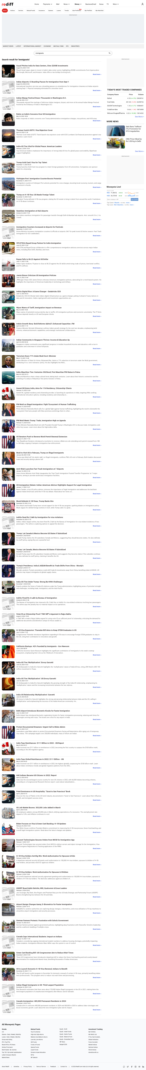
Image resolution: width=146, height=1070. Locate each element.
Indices (12, 10)
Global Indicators (93, 1039)
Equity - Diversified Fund (67, 1039)
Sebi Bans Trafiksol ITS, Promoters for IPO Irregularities (133, 129)
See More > (139, 117)
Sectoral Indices (93, 1047)
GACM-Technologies (114, 106)
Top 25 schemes (35, 1032)
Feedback (53, 1066)
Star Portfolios (76, 10)
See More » (139, 151)
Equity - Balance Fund (66, 1037)
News (66, 4)
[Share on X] (128, 1067)
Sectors (20, 10)
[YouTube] (139, 1067)
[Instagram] (135, 1067)
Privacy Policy (28, 1066)
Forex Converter (93, 1042)
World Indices (92, 1050)
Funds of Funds (35, 1044)
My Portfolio (88, 10)
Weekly (13, 1034)
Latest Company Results (9, 1055)
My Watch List (92, 1034)
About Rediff (5, 1066)
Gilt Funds (34, 1042)
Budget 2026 (63, 1044)
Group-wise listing (7, 1039)
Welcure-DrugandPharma (116, 113)
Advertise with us (93, 1052)
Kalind (109, 98)
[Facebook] (132, 1067)
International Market (32, 46)
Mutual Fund (58, 46)
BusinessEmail (91, 4)
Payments (46, 4)
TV (108, 4)
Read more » (97, 74)
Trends (66, 10)
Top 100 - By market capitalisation (12, 1052)
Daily (8, 1034)
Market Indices (92, 1044)
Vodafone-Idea (112, 109)
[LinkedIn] (143, 1067)
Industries (75, 46)
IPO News (12, 1044)
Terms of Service (41, 1066)
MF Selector (34, 1057)
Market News (8, 46)
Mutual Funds (31, 10)
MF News (62, 1042)
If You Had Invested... (94, 1037)
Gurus (101, 4)
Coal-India (110, 102)
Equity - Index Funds (65, 1031)
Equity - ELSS (63, 1029)
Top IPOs (7, 1042)
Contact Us (63, 1066)
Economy (47, 46)
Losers (59, 10)
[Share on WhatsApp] (124, 1067)
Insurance (42, 10)
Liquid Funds (34, 1050)
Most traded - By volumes (9, 1050)
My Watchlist (99, 10)
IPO (67, 46)
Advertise (16, 1066)
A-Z (3, 1032)
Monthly (18, 1034)
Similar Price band (7, 1047)
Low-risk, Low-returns (37, 1039)
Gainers (50, 10)
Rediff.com (79, 1066)
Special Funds (35, 1047)
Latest (18, 46)
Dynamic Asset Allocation (38, 1052)
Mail (57, 4)
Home (37, 4)
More (115, 4)
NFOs (32, 1055)
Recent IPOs (5, 1044)
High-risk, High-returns (37, 1034)
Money (77, 4)
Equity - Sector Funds (66, 1034)
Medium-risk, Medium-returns (39, 1037)
